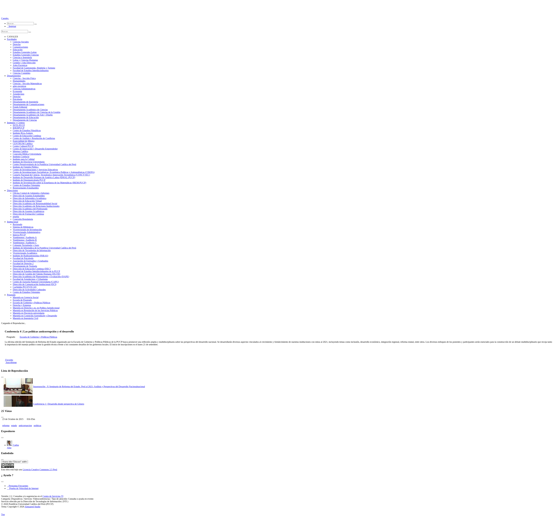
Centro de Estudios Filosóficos (27, 130)
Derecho (17, 44)
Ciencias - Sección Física (24, 78)
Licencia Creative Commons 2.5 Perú (40, 469)
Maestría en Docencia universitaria (28, 313)
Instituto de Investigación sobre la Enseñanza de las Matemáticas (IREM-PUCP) (49, 182)
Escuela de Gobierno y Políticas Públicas (31, 302)
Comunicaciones (20, 47)
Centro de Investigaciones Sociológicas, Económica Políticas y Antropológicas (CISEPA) (54, 172)
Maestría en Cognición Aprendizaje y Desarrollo (35, 315)
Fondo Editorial (20, 107)
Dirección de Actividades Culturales (29, 289)
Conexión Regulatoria (23, 219)
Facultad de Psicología (23, 258)
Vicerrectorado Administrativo (26, 232)
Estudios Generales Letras (25, 52)
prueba (16, 216)
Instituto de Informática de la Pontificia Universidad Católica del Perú (44, 248)
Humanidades (19, 81)
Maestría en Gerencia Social (25, 297)
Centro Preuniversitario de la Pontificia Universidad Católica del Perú (44, 164)
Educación (17, 49)
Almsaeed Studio (32, 506)
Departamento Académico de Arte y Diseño (33, 115)
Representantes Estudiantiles (26, 188)
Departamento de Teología (25, 266)
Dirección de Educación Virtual (27, 201)
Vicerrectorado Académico (25, 253)
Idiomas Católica (20, 151)
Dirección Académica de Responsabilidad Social (35, 203)
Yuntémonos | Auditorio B (25, 240)
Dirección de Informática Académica (29, 198)
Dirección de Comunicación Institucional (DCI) (34, 284)
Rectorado (17, 224)
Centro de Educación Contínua (27, 135)
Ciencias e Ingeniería (22, 57)
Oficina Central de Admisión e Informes (31, 193)
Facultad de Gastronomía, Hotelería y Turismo (34, 68)
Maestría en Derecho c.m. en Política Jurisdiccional (36, 308)
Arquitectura (18, 94)
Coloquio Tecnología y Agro (26, 245)
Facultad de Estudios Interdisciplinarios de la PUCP (36, 271)
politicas (37, 425)
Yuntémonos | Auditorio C (25, 242)
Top (3, 514)
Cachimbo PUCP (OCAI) (24, 287)
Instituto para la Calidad (24, 159)
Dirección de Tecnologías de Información (32, 250)
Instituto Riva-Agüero (23, 133)
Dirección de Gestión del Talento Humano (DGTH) (36, 274)
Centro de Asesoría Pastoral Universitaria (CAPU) (36, 282)
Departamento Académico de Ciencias (30, 109)
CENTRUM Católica (22, 143)
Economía (17, 91)
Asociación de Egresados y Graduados (30, 261)
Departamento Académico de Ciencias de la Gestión (36, 112)
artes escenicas (19, 86)
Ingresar (11, 26)
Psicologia (17, 99)
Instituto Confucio (21, 156)
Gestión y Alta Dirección (24, 62)
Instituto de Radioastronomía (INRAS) (30, 255)
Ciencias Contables (21, 73)
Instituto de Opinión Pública (25, 167)
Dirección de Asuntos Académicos (28, 211)
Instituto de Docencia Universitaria (29, 162)
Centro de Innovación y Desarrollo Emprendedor (35, 149)
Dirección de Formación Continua (28, 214)
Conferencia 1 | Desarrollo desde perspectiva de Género (58, 404)
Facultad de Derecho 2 (23, 263)
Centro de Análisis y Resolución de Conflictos (34, 138)
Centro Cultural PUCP (23, 146)
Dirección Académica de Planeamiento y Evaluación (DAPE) (41, 276)
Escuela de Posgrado (22, 300)
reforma (5, 425)
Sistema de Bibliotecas (23, 227)
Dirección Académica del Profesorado (30, 208)
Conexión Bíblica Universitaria (27, 154)
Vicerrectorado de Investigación (27, 229)
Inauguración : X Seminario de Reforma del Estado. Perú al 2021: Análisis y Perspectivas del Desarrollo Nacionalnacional (89, 386)
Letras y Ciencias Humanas (25, 60)
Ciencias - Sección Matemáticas (27, 83)
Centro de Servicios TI (53, 496)
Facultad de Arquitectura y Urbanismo (30, 279)
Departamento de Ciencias (25, 120)
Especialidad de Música (23, 141)
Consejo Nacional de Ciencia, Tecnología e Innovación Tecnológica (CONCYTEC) (51, 175)
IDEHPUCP (18, 128)
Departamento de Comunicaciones (28, 104)
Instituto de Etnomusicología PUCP (29, 180)
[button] (5, 18)
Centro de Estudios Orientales (26, 185)
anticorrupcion (25, 425)
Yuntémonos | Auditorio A (25, 237)
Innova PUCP (19, 235)
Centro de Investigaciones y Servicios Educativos (35, 169)
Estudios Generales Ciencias (26, 55)
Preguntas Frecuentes (17, 486)
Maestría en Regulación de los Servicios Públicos (35, 310)
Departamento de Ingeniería (25, 102)
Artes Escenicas (20, 65)
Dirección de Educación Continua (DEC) (32, 268)
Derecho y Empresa (22, 305)
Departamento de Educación (26, 117)
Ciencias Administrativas (24, 89)
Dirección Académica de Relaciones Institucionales (36, 206)
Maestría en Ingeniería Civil (25, 318)
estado (14, 425)
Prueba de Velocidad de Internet (23, 488)
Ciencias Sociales (21, 42)
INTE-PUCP (19, 125)
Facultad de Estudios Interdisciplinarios (31, 70)
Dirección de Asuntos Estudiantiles (29, 195)
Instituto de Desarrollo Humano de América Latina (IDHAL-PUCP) (44, 177)
